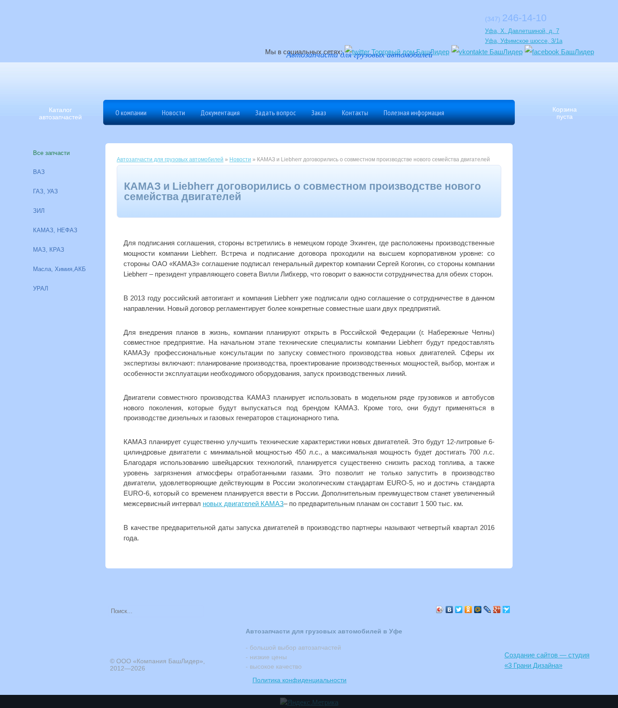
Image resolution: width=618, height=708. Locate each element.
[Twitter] (459, 609)
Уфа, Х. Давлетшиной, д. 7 (522, 31)
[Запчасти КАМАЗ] (379, 79)
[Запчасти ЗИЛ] (442, 79)
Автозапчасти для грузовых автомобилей (170, 159)
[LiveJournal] (487, 609)
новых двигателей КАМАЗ (243, 503)
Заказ (318, 112)
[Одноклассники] (468, 609)
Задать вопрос (275, 112)
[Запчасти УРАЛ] (347, 79)
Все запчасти (51, 153)
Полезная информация (414, 112)
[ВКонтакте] (449, 609)
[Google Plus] (497, 609)
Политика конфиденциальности (299, 680)
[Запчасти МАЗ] (316, 79)
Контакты (355, 112)
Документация (220, 112)
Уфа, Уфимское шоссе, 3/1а (523, 41)
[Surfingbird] (506, 609)
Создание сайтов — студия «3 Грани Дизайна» (546, 660)
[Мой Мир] (478, 609)
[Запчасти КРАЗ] (411, 79)
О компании (131, 112)
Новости (173, 112)
